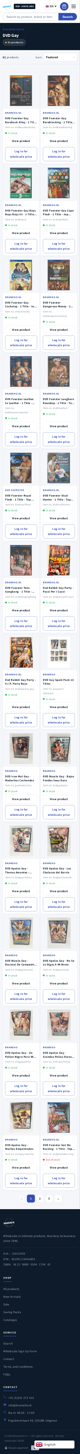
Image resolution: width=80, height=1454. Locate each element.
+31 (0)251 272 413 (21, 1398)
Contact (8, 1359)
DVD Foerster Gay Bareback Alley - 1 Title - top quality (20, 122)
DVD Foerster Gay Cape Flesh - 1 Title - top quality (58, 214)
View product (21, 141)
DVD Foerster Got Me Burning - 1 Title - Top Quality (57, 1149)
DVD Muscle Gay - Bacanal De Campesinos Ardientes (21, 964)
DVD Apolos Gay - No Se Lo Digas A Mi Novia (58, 963)
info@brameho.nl (20, 1405)
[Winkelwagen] (64, 6)
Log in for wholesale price (21, 153)
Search (67, 17)
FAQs (6, 1374)
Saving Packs (12, 1312)
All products (11, 1289)
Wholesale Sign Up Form (20, 1351)
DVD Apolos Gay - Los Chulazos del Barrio (57, 870)
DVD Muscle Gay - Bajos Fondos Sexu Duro (58, 778)
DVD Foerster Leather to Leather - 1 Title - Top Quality (19, 403)
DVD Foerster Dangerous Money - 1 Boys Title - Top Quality (58, 306)
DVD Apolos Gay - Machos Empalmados (19, 1147)
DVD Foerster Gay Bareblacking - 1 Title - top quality (58, 122)
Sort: (39, 57)
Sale (6, 1304)
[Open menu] (73, 6)
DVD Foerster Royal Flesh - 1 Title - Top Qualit (18, 499)
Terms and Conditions (18, 1367)
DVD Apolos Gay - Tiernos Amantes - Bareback (17, 872)
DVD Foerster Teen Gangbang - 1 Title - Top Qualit (18, 591)
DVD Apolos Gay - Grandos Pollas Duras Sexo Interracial (57, 1056)
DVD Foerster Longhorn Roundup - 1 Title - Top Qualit (58, 403)
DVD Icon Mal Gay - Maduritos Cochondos (19, 778)
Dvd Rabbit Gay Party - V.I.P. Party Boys (20, 682)
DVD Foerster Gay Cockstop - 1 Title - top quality (20, 306)
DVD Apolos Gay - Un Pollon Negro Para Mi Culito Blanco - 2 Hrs (19, 1056)
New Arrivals (12, 1297)
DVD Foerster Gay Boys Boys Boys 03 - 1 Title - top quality (20, 214)
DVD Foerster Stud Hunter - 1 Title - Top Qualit (57, 499)
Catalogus (10, 1320)
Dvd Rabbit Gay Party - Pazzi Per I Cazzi (58, 590)
